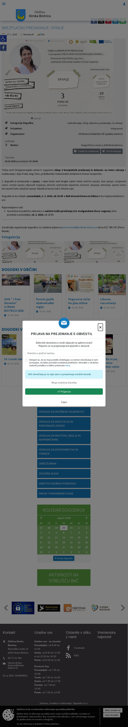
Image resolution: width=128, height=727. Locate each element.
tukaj (67, 365)
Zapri (64, 402)
